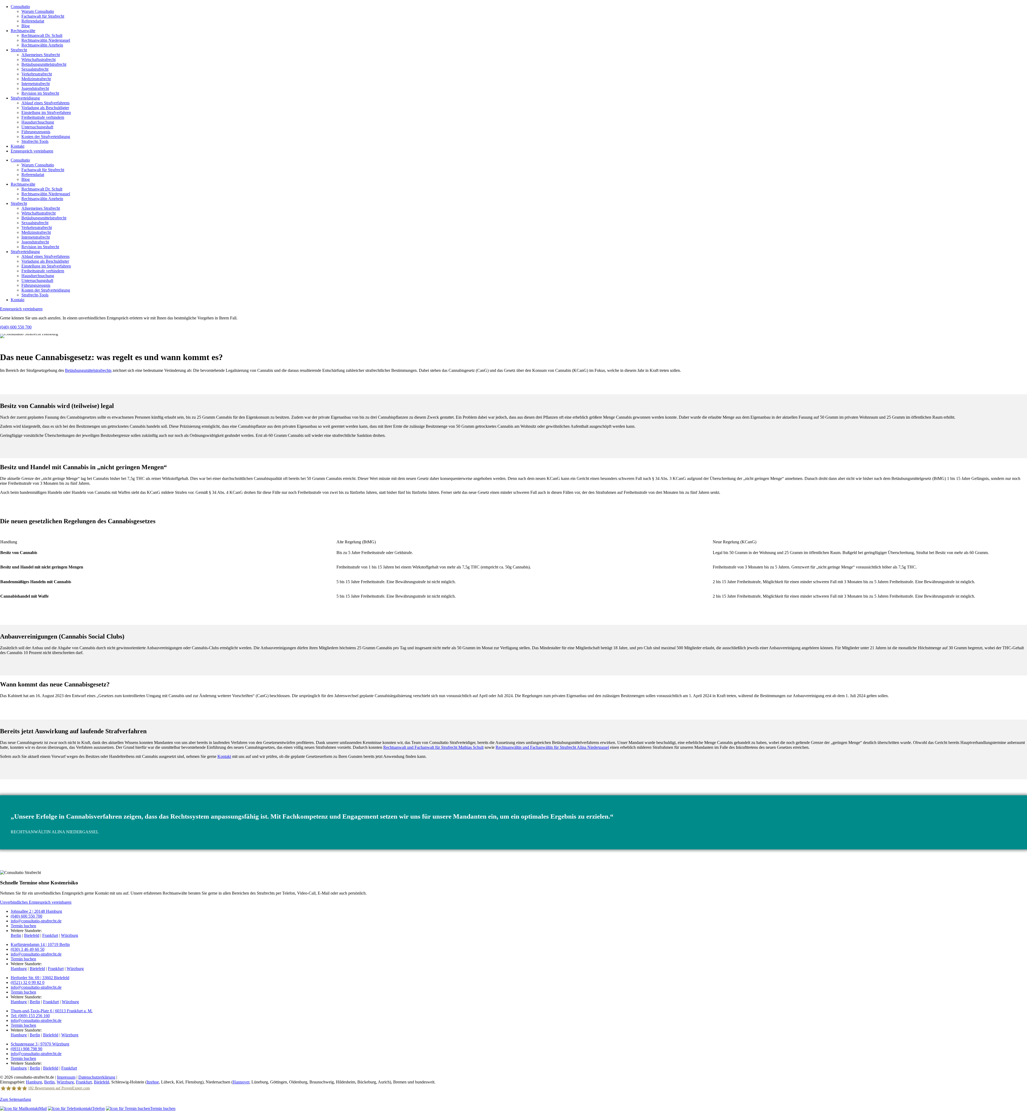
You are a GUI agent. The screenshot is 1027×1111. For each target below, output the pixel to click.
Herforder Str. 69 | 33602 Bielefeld (40, 977)
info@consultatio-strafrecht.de (36, 921)
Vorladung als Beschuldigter (45, 107)
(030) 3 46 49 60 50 (27, 949)
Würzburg (69, 935)
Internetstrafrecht (35, 83)
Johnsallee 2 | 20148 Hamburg (36, 911)
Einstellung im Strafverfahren (46, 112)
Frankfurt (50, 935)
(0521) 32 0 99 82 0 (27, 982)
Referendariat (32, 21)
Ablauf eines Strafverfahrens (45, 103)
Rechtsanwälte (23, 30)
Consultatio (20, 6)
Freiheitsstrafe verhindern (42, 117)
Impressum (66, 1077)
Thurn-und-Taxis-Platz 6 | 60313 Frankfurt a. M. (52, 1011)
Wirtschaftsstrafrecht (38, 59)
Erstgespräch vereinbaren (32, 151)
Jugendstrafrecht (35, 88)
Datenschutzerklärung (96, 1077)
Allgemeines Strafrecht (40, 54)
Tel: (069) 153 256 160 (30, 1015)
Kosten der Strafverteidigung (45, 136)
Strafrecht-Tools (34, 141)
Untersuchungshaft (37, 127)
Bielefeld (31, 935)
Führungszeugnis (35, 131)
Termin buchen (23, 925)
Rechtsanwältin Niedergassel (45, 40)
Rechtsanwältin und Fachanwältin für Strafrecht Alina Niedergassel (552, 747)
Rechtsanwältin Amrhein (42, 45)
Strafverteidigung (25, 98)
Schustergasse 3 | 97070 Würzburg (40, 1044)
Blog (25, 26)
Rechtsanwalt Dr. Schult (41, 35)
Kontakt (17, 146)
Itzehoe (153, 1082)
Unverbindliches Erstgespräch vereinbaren (35, 902)
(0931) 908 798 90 (26, 1049)
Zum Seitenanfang (15, 1099)
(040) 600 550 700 (16, 327)
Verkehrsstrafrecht (36, 74)
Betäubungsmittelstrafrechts (88, 370)
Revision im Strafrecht (40, 93)
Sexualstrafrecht (34, 69)
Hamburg (19, 968)
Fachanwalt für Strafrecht (42, 16)
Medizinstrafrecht (36, 79)
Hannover (241, 1082)
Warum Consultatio (37, 11)
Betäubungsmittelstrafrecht (43, 64)
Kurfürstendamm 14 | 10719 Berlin (40, 944)
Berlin (16, 935)
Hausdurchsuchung (37, 122)
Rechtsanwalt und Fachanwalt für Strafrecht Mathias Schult (433, 747)
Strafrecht (19, 50)
